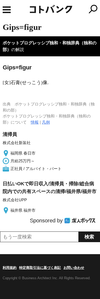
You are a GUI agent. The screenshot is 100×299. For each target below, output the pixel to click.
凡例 (46, 122)
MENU (6, 10)
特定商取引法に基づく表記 (40, 268)
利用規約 (10, 268)
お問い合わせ (73, 268)
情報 (35, 122)
